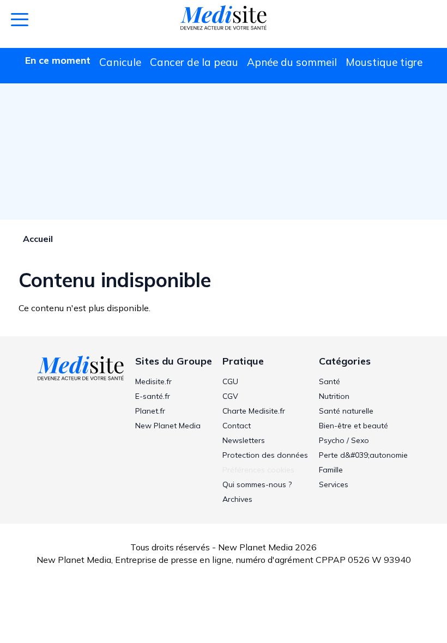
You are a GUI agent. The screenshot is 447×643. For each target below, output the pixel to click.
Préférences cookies (258, 470)
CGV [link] (230, 396)
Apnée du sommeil (292, 62)
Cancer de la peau (194, 62)
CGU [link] (230, 381)
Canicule (120, 62)
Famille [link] (331, 470)
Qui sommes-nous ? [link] (257, 484)
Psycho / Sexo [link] (344, 440)
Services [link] (333, 484)
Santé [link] (329, 381)
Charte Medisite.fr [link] (253, 411)
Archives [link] (237, 499)
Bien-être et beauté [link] (353, 425)
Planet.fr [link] (150, 411)
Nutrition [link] (334, 396)
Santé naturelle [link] (346, 411)
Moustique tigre (384, 62)
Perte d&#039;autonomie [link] (363, 455)
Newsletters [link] (243, 440)
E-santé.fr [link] (152, 396)
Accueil (38, 238)
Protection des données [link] (265, 455)
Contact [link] (236, 425)
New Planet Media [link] (168, 425)
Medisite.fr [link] (153, 381)
